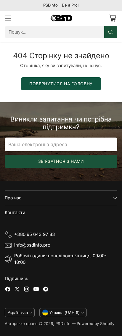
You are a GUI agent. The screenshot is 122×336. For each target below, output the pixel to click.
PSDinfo (62, 323)
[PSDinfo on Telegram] (45, 290)
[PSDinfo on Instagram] (26, 290)
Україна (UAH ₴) (64, 312)
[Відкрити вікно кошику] (112, 18)
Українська (18, 312)
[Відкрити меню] (8, 18)
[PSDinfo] (61, 18)
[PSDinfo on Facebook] (7, 290)
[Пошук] (110, 32)
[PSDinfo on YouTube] (36, 290)
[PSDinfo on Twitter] (17, 290)
